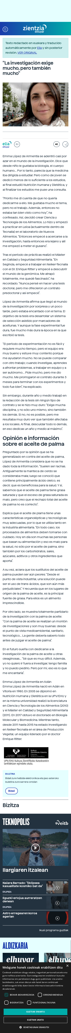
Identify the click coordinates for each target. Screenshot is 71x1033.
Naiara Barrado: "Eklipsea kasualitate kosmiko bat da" (23, 884)
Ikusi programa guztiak (53, 930)
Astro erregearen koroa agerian (20, 914)
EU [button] (17, 144)
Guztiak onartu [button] (35, 1011)
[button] (5, 29)
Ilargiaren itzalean (25, 870)
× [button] (67, 966)
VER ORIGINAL (27, 52)
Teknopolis (16, 821)
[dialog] (35, 997)
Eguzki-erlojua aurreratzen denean (22, 899)
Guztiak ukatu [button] (35, 1019)
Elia (39, 48)
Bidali (11, 790)
